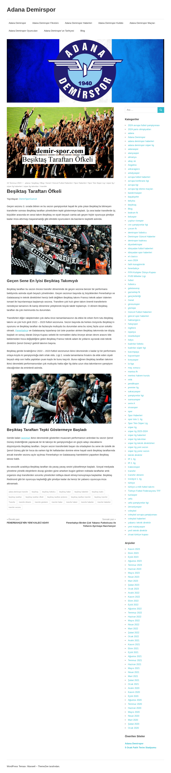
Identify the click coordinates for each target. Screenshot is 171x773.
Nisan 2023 (133, 577)
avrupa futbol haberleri (139, 177)
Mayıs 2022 (134, 620)
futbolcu (132, 284)
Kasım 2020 (134, 692)
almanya (132, 157)
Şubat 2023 (133, 585)
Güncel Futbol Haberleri (62, 183)
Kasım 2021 (134, 644)
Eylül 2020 (133, 696)
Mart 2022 (133, 628)
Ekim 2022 (133, 601)
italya (130, 340)
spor (130, 411)
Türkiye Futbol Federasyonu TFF (144, 491)
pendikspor (133, 383)
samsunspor (134, 399)
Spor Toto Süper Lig (96, 183)
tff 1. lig (131, 459)
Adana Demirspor (31, 9)
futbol (130, 280)
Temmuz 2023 (135, 565)
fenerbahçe (133, 268)
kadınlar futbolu (135, 344)
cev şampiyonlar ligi (138, 224)
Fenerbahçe (21, 330)
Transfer (12, 502)
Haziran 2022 (134, 616)
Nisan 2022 (133, 624)
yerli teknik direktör (137, 530)
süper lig (110, 183)
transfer (43, 186)
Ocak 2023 (133, 588)
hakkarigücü (134, 320)
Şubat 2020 (133, 724)
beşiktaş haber (65, 492)
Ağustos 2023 (135, 561)
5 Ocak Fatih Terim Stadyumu (140, 747)
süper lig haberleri (14, 186)
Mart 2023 (133, 581)
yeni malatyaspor (136, 526)
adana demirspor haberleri (141, 141)
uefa (130, 498)
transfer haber (57, 502)
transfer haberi (71, 502)
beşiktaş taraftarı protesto (57, 497)
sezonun (25, 438)
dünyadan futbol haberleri (140, 248)
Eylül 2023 (133, 557)
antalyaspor (134, 173)
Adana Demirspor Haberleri (78, 23)
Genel (48, 183)
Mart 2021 (133, 676)
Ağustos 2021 (135, 656)
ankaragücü (134, 169)
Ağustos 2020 (135, 700)
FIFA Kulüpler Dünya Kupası (142, 272)
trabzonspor (134, 467)
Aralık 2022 (133, 593)
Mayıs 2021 (134, 668)
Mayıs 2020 (134, 712)
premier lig (133, 387)
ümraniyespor (135, 506)
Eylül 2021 (133, 652)
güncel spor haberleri (138, 316)
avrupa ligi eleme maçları (140, 189)
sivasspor (133, 407)
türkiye (131, 483)
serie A (131, 403)
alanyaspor (133, 153)
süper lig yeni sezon (138, 447)
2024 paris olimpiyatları (139, 129)
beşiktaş (35, 183)
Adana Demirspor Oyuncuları (23, 31)
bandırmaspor (135, 193)
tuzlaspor (132, 495)
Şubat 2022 (133, 632)
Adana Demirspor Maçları (142, 23)
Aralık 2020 (133, 688)
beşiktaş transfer (100, 497)
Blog (82, 31)
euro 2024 (133, 260)
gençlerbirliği (134, 296)
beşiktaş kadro (97, 492)
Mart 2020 (133, 720)
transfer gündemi (41, 502)
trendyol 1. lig (134, 479)
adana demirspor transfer (18, 492)
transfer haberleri (104, 502)
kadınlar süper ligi (137, 348)
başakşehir (133, 197)
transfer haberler (87, 502)
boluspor (132, 216)
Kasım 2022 (134, 597)
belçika (131, 201)
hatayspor (133, 324)
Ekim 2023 (133, 553)
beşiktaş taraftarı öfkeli (34, 497)
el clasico (132, 256)
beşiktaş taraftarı (15, 497)
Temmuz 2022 (135, 612)
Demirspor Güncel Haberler (141, 236)
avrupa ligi (133, 185)
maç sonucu (134, 367)
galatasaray (134, 288)
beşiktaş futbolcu (48, 492)
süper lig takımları (31, 186)
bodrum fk (133, 212)
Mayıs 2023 (134, 573)
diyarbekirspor (135, 244)
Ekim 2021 (133, 648)
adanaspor (133, 149)
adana (27, 183)
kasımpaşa (133, 352)
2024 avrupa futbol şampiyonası (144, 125)
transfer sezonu (15, 507)
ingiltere (132, 328)
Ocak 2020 (133, 728)
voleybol (132, 511)
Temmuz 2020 (135, 704)
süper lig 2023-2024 (138, 431)
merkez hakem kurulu (139, 375)
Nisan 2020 (133, 716)
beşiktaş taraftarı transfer (81, 497)
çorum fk (132, 228)
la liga (131, 363)
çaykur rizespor (136, 220)
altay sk (132, 161)
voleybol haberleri (137, 518)
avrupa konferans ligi (138, 181)
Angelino (132, 165)
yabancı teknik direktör (139, 522)
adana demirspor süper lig (141, 145)
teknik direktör (135, 455)
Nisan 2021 (133, 672)
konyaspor (133, 359)
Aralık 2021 (133, 640)
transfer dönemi (25, 502)
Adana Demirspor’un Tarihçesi (59, 31)
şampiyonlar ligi (136, 395)
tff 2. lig (131, 463)
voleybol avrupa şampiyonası (142, 514)
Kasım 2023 (134, 549)
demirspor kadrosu (137, 240)
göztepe (132, 308)
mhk (130, 379)
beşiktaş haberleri (81, 492)
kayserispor (134, 355)
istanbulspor (134, 336)
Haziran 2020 (134, 708)
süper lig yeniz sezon (138, 451)
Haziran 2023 (134, 569)
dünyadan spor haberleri (140, 252)
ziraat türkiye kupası (138, 534)
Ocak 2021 (133, 684)
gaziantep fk (134, 292)
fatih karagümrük (136, 264)
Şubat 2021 (133, 680)
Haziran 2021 (134, 664)
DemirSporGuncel (28, 199)
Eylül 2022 (133, 604)
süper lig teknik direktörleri (141, 443)
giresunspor (134, 304)
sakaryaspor (134, 391)
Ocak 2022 (133, 636)
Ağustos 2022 (135, 608)
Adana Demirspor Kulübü (110, 23)
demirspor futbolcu (137, 232)
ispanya (132, 332)
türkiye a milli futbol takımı (141, 487)
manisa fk (133, 371)
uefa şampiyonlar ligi (138, 502)
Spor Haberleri (80, 183)
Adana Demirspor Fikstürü (45, 23)
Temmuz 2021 (135, 660)
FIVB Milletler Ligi (137, 276)
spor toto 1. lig (135, 419)
